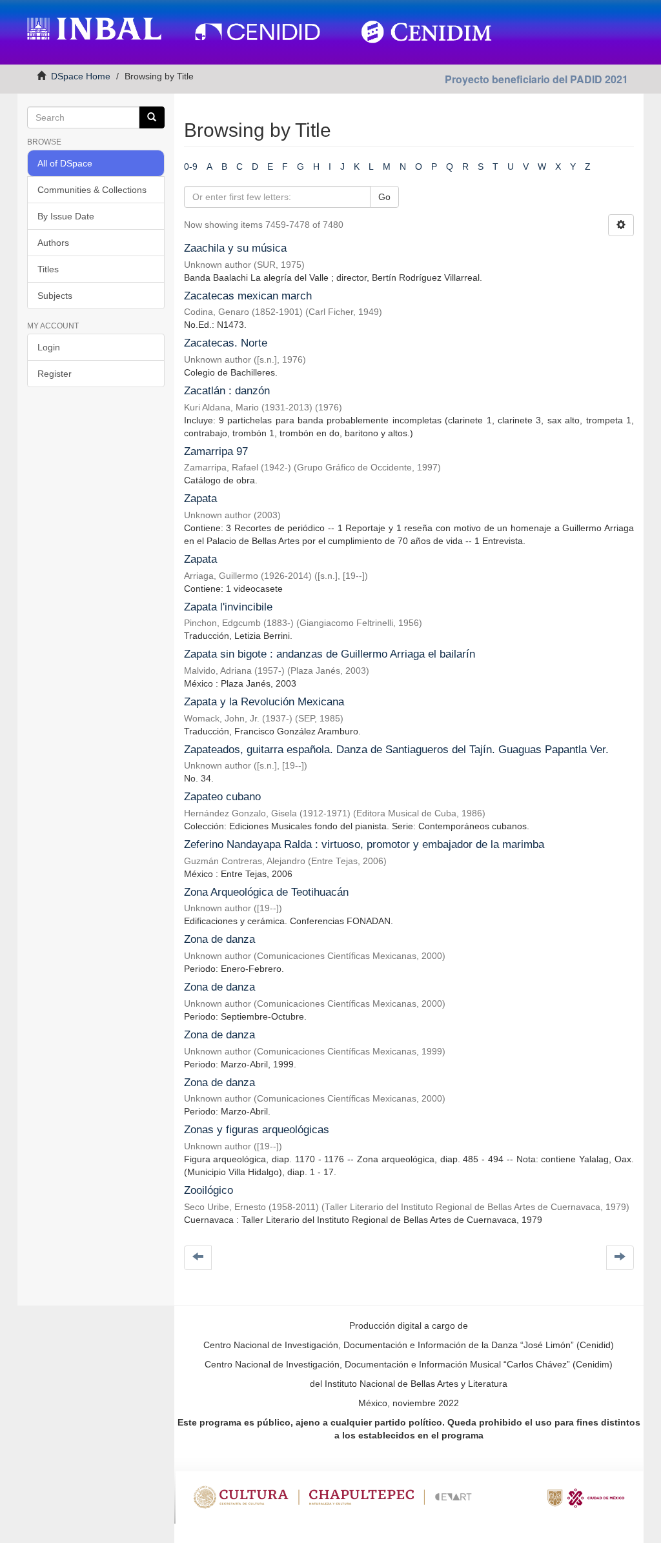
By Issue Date (65, 216)
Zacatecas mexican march (248, 296)
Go (384, 197)
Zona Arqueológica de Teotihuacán (266, 892)
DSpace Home (80, 76)
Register (54, 373)
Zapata (200, 498)
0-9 (191, 166)
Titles (48, 269)
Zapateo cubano (222, 797)
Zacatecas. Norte (225, 343)
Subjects (54, 295)
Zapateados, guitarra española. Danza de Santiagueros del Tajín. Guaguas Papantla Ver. (396, 749)
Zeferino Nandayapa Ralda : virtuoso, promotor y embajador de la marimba (364, 844)
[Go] (152, 117)
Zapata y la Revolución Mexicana (264, 702)
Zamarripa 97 (216, 451)
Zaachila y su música (235, 248)
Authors (53, 242)
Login (48, 347)
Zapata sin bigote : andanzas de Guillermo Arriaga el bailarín (329, 654)
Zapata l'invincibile (228, 607)
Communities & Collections (92, 190)
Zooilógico (208, 1190)
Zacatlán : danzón (227, 391)
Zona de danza (219, 939)
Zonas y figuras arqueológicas (256, 1130)
